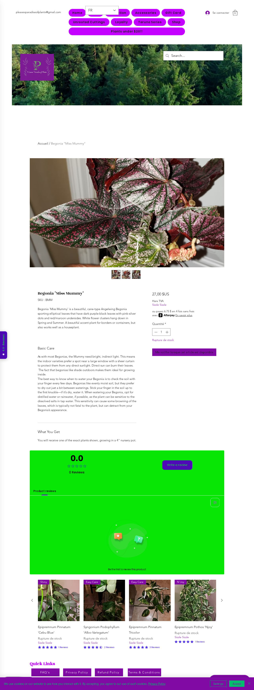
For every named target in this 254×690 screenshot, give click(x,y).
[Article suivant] (221, 600)
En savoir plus (183, 315)
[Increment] (167, 332)
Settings (218, 684)
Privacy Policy (156, 684)
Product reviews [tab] (44, 491)
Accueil (43, 143)
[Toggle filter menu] (214, 502)
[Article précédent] (32, 600)
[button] (145, 13)
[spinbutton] (161, 332)
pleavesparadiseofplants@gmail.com (38, 12)
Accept (237, 684)
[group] (127, 615)
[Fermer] (249, 683)
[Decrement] (155, 332)
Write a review (177, 465)
